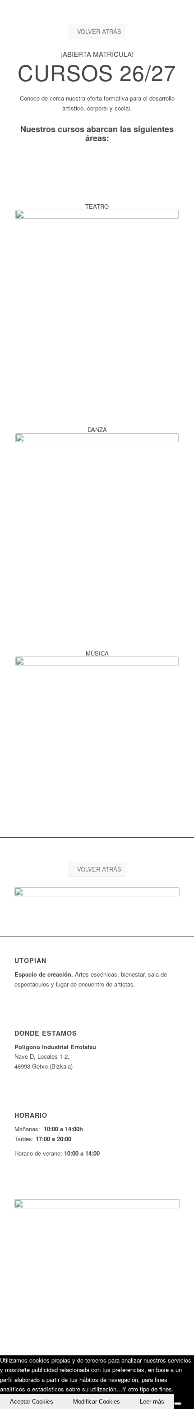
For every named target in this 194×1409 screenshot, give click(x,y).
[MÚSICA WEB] (96, 737)
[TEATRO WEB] (96, 291)
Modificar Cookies (96, 1401)
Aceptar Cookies (31, 1401)
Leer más (152, 1401)
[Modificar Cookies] (177, 1403)
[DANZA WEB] (96, 514)
